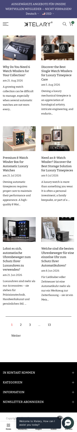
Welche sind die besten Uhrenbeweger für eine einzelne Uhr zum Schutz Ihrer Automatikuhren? (57, 257)
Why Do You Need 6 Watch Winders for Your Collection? (16, 71)
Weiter (16, 335)
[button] (45, 423)
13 (49, 325)
